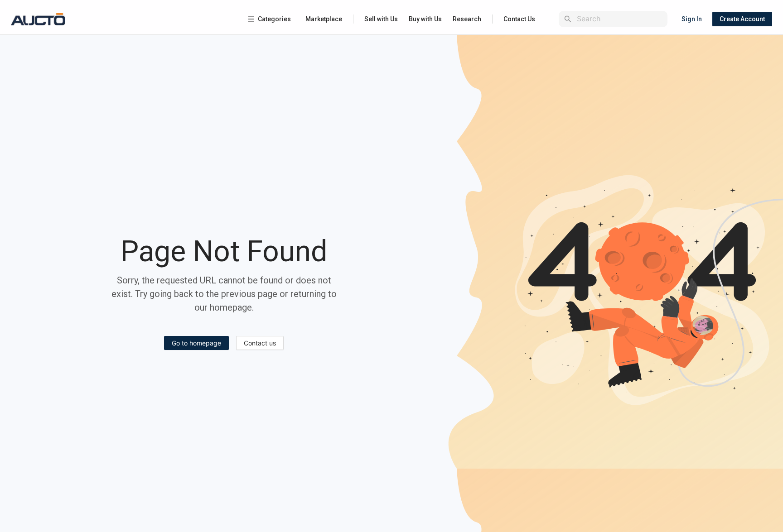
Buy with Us (425, 19)
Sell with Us (381, 19)
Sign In (692, 19)
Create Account (742, 19)
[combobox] (620, 18)
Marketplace (323, 19)
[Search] (567, 19)
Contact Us (519, 19)
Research (467, 19)
